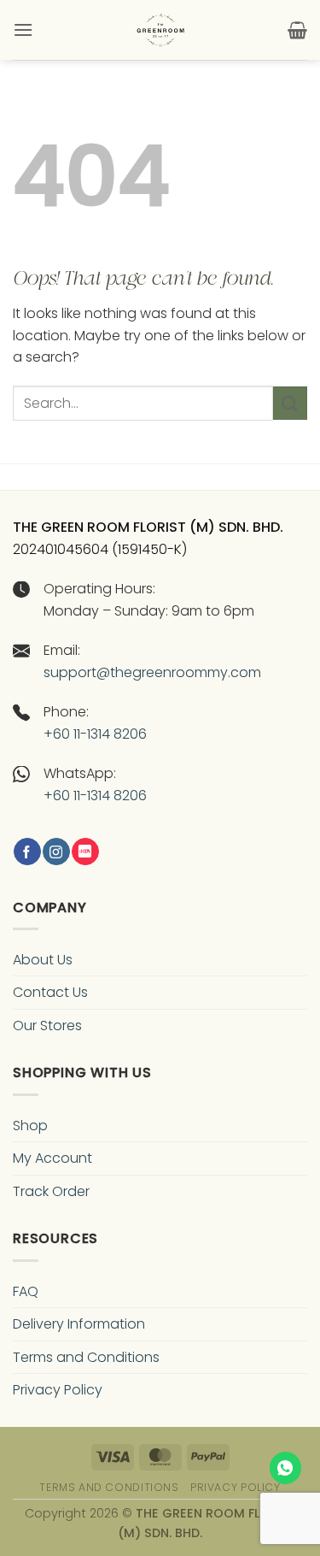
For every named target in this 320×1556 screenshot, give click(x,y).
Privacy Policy (57, 1390)
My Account (52, 1158)
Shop (30, 1125)
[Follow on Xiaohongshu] (85, 851)
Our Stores (47, 1025)
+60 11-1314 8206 (95, 734)
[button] (23, 29)
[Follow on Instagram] (56, 851)
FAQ (25, 1291)
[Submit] (290, 403)
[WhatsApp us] (286, 1468)
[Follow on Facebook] (27, 851)
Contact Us (50, 992)
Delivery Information (79, 1324)
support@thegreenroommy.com (152, 672)
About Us (43, 960)
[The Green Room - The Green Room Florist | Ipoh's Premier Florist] (160, 30)
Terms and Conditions (86, 1357)
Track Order (51, 1191)
